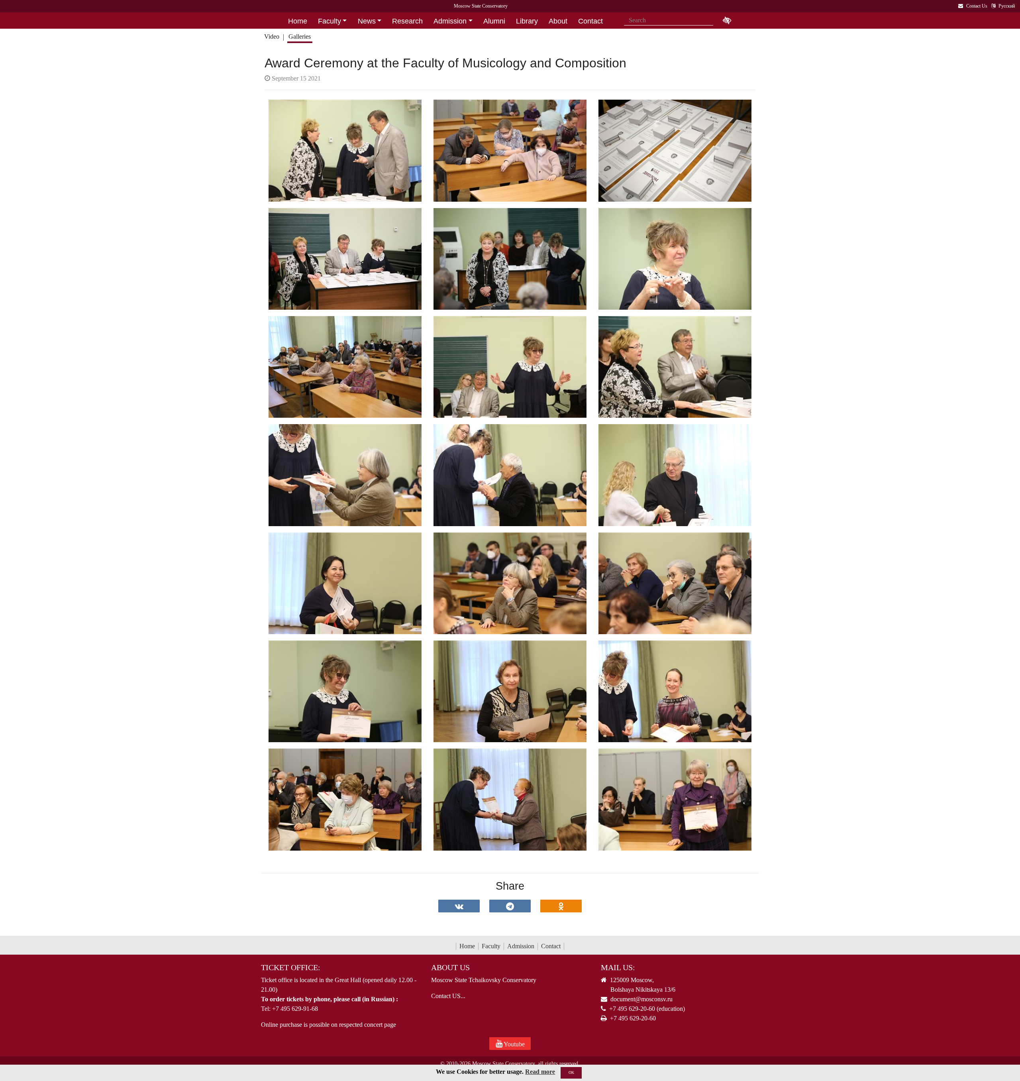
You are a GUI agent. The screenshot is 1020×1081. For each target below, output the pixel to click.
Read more (540, 1071)
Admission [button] (450, 21)
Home (467, 946)
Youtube (513, 1044)
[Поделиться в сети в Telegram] (510, 906)
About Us (450, 967)
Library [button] (527, 21)
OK (571, 1072)
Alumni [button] (494, 21)
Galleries (299, 36)
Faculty (491, 946)
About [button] (558, 21)
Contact (551, 946)
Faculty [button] (329, 21)
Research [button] (407, 21)
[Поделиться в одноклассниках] (561, 906)
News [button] (367, 21)
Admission (520, 946)
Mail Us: (618, 967)
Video (271, 36)
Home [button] (297, 21)
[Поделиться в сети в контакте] (459, 906)
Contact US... (448, 996)
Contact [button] (590, 21)
